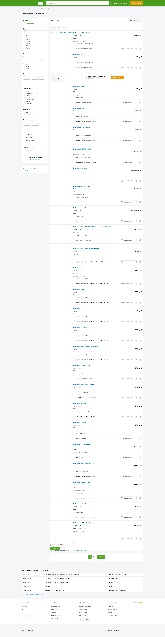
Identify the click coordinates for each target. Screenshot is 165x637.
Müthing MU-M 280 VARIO (81, 289)
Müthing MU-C (27, 590)
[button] (136, 48)
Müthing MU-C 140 (79, 108)
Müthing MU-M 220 (79, 86)
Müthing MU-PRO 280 (80, 208)
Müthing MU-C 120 (79, 268)
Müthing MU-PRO (27, 578)
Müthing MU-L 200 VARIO (81, 444)
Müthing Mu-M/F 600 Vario (81, 186)
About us (24, 606)
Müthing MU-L (27, 582)
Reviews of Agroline (56, 615)
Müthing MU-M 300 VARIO (81, 523)
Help (23, 609)
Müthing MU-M (27, 574)
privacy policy (71, 550)
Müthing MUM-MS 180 (80, 403)
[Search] (48, 3)
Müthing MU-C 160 (79, 308)
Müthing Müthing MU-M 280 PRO (83, 384)
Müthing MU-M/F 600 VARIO (82, 149)
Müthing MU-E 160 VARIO (81, 127)
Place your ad (117, 77)
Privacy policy (54, 609)
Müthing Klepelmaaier (80, 168)
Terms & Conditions (56, 606)
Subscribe (54, 548)
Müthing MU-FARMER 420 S (82, 365)
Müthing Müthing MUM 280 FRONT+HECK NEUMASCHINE (92, 227)
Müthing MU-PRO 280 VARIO (82, 327)
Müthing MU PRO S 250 (80, 504)
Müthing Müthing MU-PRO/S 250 (83, 463)
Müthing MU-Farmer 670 (81, 422)
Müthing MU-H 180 (79, 54)
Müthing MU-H (27, 586)
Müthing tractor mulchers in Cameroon (32, 594)
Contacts (24, 612)
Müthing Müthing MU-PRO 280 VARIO (85, 346)
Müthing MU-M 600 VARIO (81, 33)
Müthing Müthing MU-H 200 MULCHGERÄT (87, 249)
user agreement (82, 550)
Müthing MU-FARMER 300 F (82, 482)
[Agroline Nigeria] (29, 3)
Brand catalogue (55, 618)
